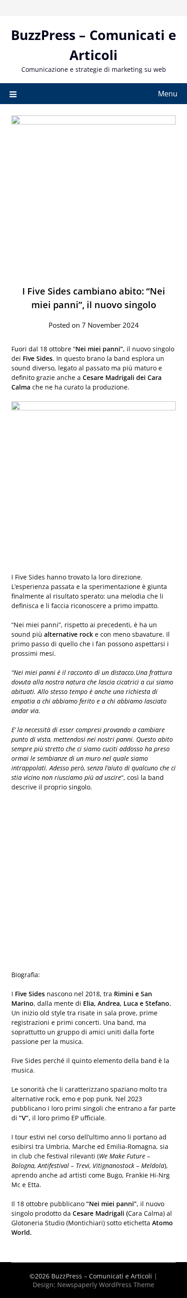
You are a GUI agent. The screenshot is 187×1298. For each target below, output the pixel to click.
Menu (167, 94)
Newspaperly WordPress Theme (105, 1284)
